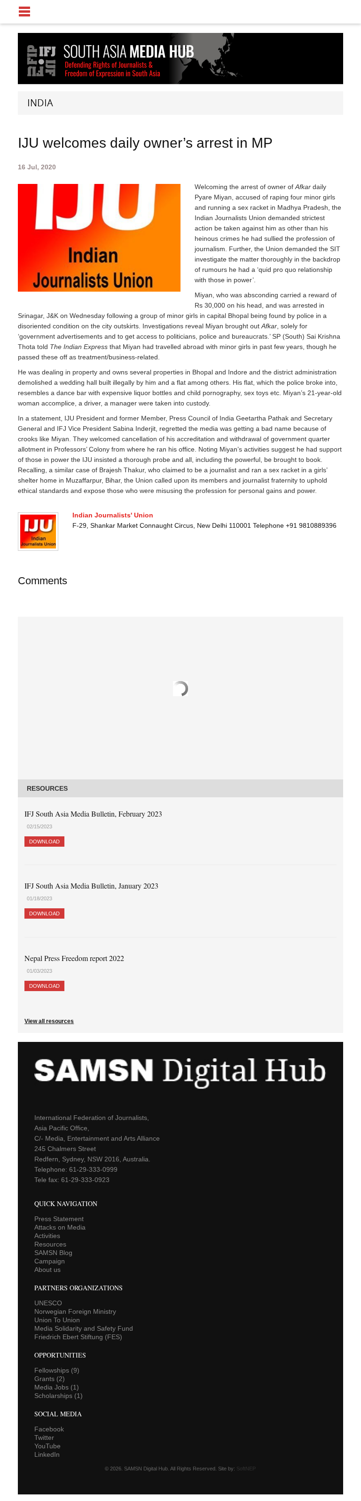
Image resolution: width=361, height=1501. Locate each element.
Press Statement (59, 1218)
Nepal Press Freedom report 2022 (74, 958)
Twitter (44, 1437)
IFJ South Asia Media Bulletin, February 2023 (93, 813)
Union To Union (57, 1320)
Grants (49, 1378)
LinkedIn (47, 1454)
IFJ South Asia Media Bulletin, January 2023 (91, 885)
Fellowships (56, 1370)
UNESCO (48, 1303)
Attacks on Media (60, 1227)
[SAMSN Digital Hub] (117, 79)
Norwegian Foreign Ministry (75, 1311)
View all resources (49, 1021)
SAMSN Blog (53, 1252)
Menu (180, 12)
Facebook (49, 1429)
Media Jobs (56, 1387)
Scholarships (58, 1395)
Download (44, 841)
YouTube (47, 1446)
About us (47, 1269)
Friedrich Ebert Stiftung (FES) (78, 1337)
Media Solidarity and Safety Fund (83, 1328)
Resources (50, 1244)
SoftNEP (246, 1468)
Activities (47, 1235)
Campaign (49, 1261)
